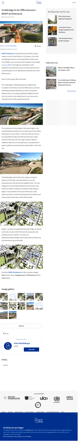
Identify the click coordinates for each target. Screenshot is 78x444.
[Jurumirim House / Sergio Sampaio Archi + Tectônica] (52, 30)
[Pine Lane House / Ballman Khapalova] (52, 19)
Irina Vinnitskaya (22, 343)
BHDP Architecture (14, 272)
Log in (74, 2)
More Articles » (71, 91)
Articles (5, 365)
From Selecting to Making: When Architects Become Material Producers (67, 82)
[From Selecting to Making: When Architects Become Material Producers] (51, 84)
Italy (9, 65)
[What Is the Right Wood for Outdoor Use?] (51, 71)
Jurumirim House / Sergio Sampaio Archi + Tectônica (66, 29)
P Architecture (10, 53)
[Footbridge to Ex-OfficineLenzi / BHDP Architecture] (4, 297)
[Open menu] (2, 2)
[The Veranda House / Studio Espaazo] (52, 41)
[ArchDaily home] (39, 2)
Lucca (5, 65)
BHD (3, 53)
